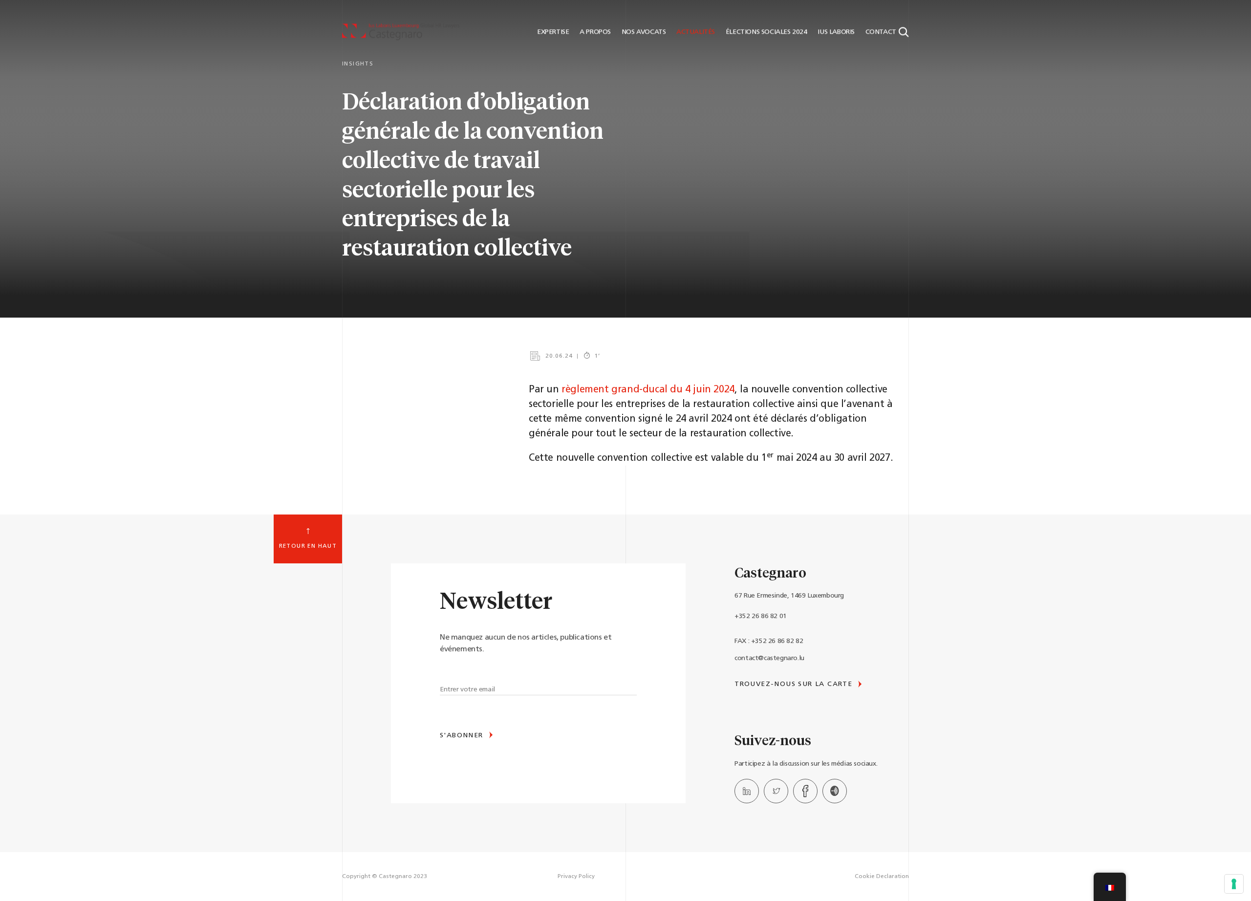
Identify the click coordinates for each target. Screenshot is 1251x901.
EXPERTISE (552, 32)
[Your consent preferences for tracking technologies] (1234, 884)
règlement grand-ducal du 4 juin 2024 (647, 390)
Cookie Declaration (882, 877)
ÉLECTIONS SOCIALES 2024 (765, 32)
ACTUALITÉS (694, 32)
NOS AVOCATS (643, 32)
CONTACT (879, 32)
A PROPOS (594, 32)
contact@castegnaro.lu (769, 658)
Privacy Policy (576, 877)
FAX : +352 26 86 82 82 (768, 641)
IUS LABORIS (835, 32)
